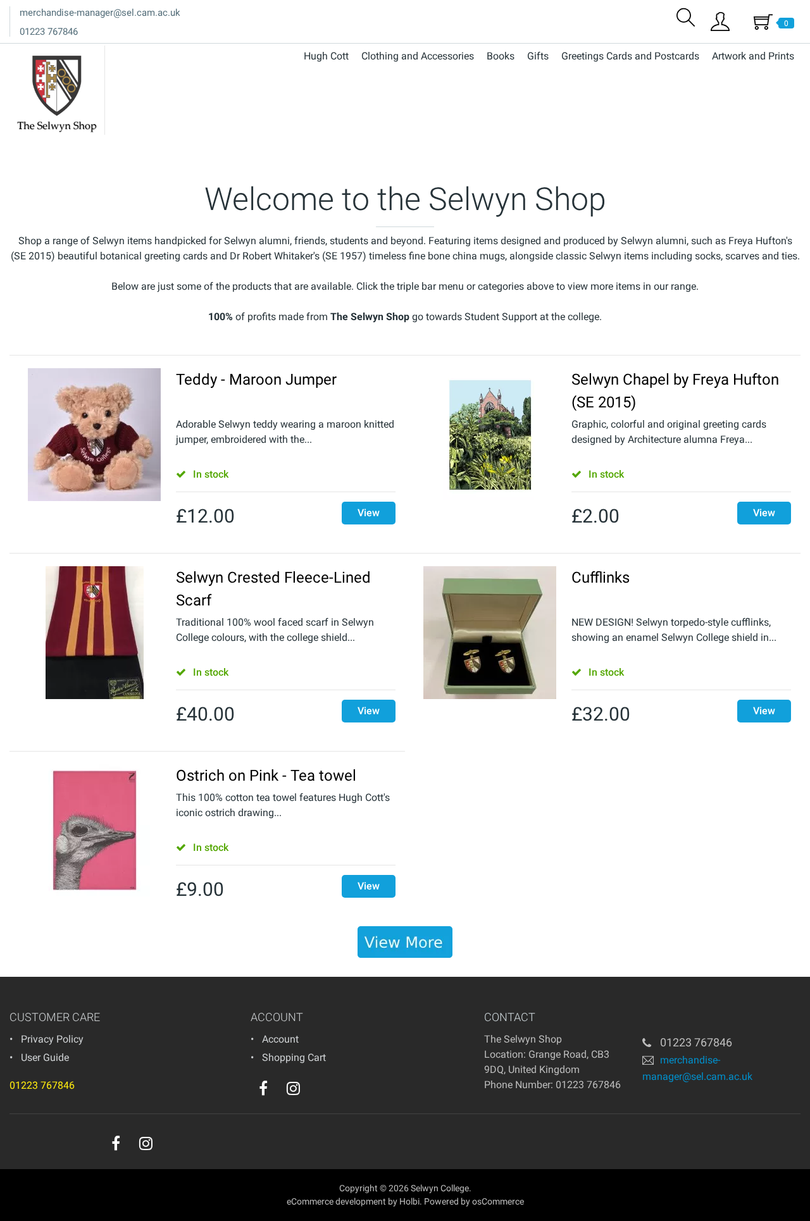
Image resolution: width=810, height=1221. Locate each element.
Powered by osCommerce (474, 1201)
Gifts (538, 56)
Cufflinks (600, 577)
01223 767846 (49, 31)
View (369, 513)
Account (280, 1039)
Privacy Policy (52, 1039)
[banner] (405, 942)
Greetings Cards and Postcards (630, 56)
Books (500, 56)
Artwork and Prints (753, 56)
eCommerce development (336, 1201)
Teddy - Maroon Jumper (256, 379)
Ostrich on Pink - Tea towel (266, 775)
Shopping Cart (294, 1057)
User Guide (45, 1057)
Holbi (409, 1201)
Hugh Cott (326, 56)
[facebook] (263, 1088)
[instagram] (293, 1088)
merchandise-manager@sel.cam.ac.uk (100, 12)
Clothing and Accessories (417, 56)
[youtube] (319, 1091)
